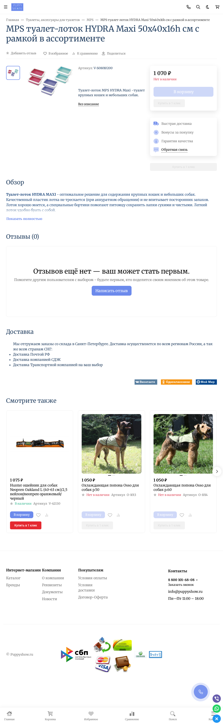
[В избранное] (38, 515)
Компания (51, 570)
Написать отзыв (111, 290)
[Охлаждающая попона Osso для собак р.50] (111, 444)
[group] (50, 87)
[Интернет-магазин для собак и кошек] (17, 7)
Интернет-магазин (23, 570)
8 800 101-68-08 (181, 580)
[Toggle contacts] (189, 6)
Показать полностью (24, 219)
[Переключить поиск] (198, 6)
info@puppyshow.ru (185, 591)
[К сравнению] (46, 515)
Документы (52, 592)
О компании (53, 578)
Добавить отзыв (23, 53)
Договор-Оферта (93, 597)
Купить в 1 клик (169, 103)
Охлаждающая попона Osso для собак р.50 (110, 487)
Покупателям (90, 570)
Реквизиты (52, 585)
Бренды (13, 585)
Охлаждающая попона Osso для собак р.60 (182, 487)
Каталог (13, 578)
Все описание (88, 104)
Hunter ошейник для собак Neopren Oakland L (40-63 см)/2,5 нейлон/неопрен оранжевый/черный (38, 491)
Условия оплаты (92, 578)
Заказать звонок (181, 585)
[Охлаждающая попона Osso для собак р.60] (183, 444)
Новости (49, 599)
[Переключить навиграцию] (6, 6)
